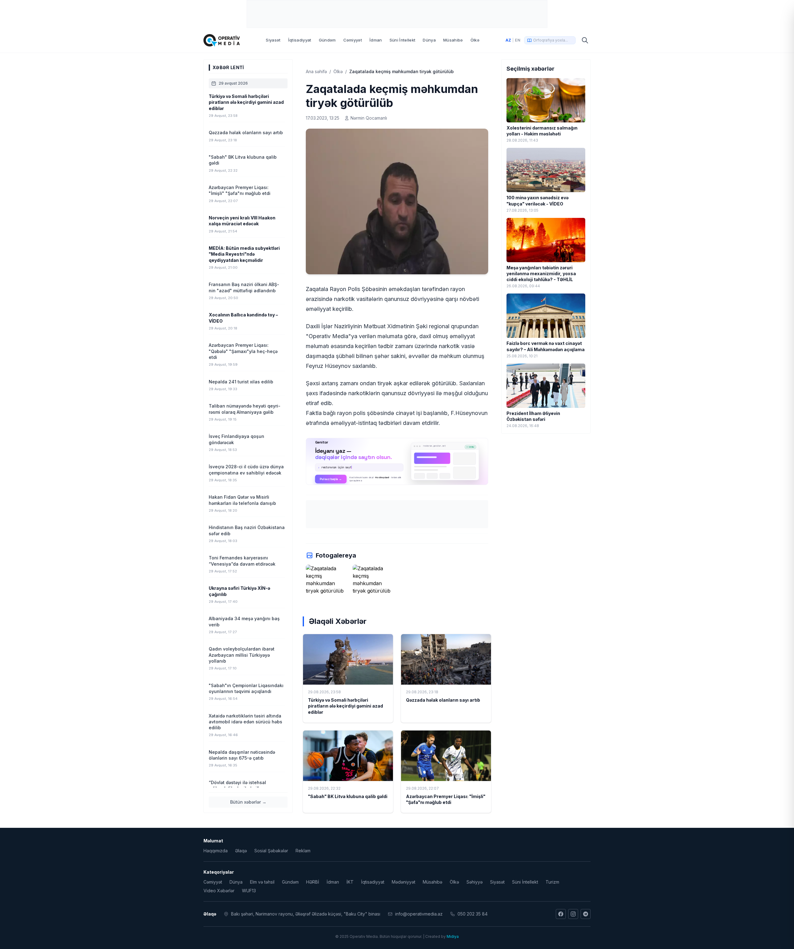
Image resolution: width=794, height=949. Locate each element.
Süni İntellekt (403, 40)
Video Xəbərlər (218, 890)
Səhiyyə (474, 882)
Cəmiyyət (352, 40)
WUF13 (249, 890)
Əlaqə (241, 850)
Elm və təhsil (262, 882)
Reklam (303, 850)
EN (517, 40)
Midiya (453, 936)
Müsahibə (453, 40)
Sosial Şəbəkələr (271, 850)
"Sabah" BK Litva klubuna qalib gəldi (347, 796)
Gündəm (327, 40)
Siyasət (273, 40)
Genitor (397, 461)
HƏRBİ (312, 882)
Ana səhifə (316, 71)
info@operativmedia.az (419, 913)
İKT (350, 882)
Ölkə (475, 40)
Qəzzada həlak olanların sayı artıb (443, 700)
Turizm (552, 882)
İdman (375, 40)
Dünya (429, 40)
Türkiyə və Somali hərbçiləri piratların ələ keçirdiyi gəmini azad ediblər (345, 706)
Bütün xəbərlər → (248, 802)
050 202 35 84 (472, 913)
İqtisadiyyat (299, 40)
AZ (508, 40)
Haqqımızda (215, 850)
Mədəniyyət (403, 882)
